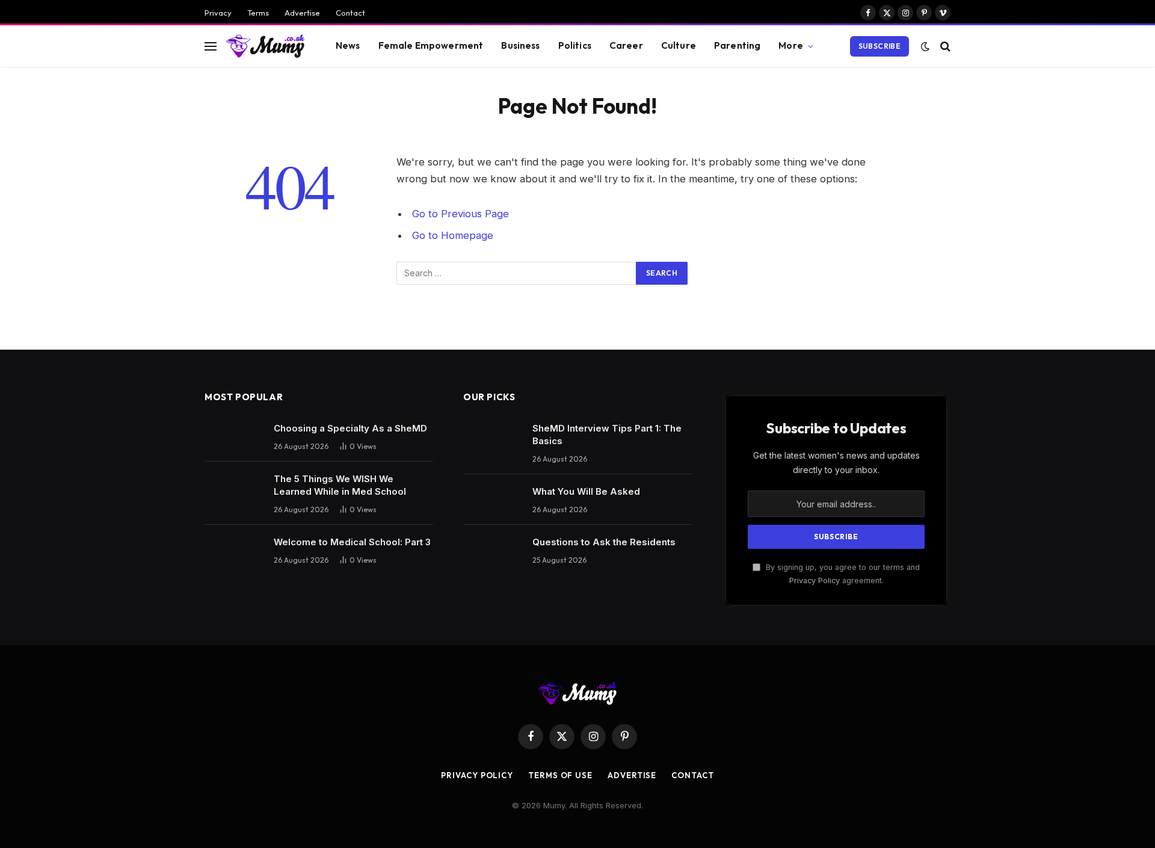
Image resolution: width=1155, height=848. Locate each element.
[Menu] (211, 46)
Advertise (302, 12)
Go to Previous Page (460, 214)
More (790, 45)
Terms (258, 12)
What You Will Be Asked (586, 491)
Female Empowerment (431, 45)
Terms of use (560, 775)
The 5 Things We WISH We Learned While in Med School (340, 485)
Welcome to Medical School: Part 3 (352, 542)
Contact (350, 12)
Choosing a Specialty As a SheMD (350, 428)
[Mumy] (266, 46)
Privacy (218, 12)
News (348, 45)
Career (626, 45)
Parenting (737, 45)
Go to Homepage (452, 235)
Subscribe (879, 46)
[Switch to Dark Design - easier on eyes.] (925, 46)
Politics (574, 45)
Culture (678, 45)
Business (520, 45)
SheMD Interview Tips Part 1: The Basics (607, 434)
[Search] (944, 46)
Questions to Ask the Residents (604, 542)
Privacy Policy (814, 580)
